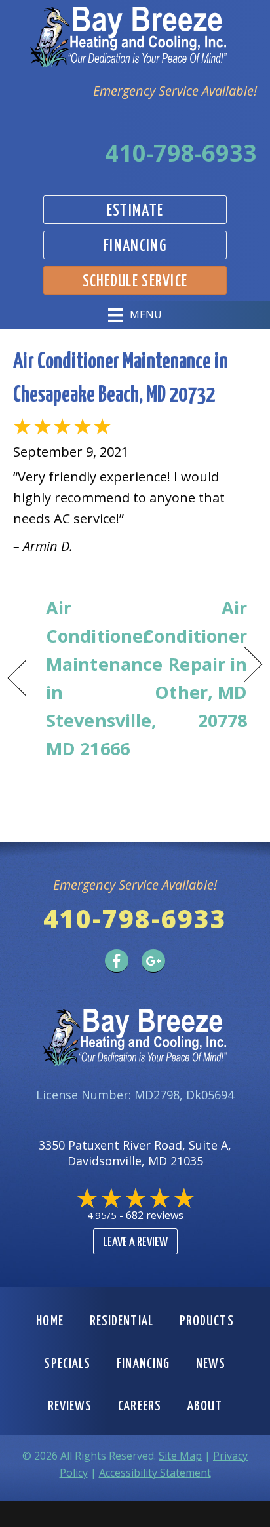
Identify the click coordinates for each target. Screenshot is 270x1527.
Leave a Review (135, 1242)
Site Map (180, 1455)
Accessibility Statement (155, 1472)
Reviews (70, 1406)
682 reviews (154, 1215)
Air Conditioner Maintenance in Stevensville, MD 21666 (104, 678)
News (210, 1363)
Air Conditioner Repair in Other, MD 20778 (194, 664)
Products (207, 1321)
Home (49, 1321)
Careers (139, 1406)
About (205, 1406)
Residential (121, 1321)
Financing (143, 1363)
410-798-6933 (181, 153)
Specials (67, 1363)
